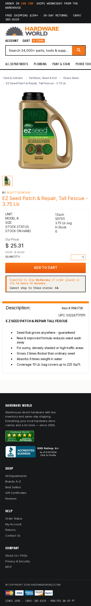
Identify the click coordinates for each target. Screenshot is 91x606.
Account (12, 40)
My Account (13, 524)
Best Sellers (13, 487)
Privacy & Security (17, 561)
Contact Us (12, 535)
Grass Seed (71, 78)
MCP (8, 567)
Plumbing (40, 63)
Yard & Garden (13, 78)
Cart (33, 41)
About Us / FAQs (16, 555)
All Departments (16, 63)
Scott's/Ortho (18, 192)
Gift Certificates (16, 492)
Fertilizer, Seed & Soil (43, 78)
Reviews (11, 498)
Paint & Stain (61, 63)
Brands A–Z (13, 481)
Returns (10, 529)
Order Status (13, 518)
